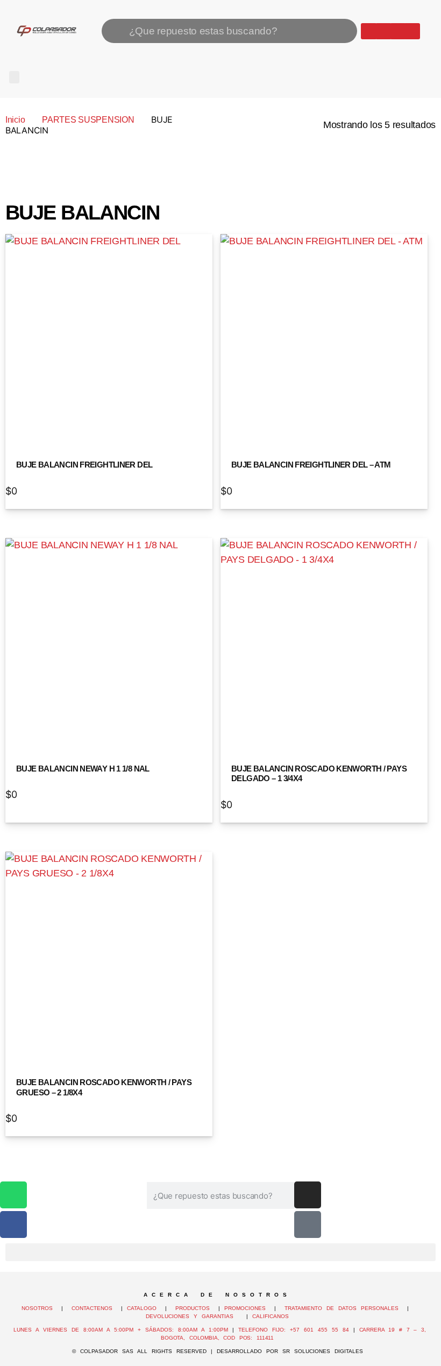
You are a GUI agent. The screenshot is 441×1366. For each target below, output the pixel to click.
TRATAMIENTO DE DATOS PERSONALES (341, 1308)
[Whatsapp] (369, 31)
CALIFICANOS (270, 1316)
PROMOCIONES (245, 1308)
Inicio (15, 119)
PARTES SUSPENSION (88, 119)
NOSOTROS (37, 1308)
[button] (14, 77)
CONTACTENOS (92, 1308)
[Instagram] (398, 31)
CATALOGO (144, 1308)
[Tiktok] (412, 31)
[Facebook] (383, 31)
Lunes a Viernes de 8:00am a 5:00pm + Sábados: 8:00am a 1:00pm (120, 1330)
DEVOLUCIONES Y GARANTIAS (194, 1316)
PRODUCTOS (192, 1308)
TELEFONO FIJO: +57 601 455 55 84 (293, 1330)
